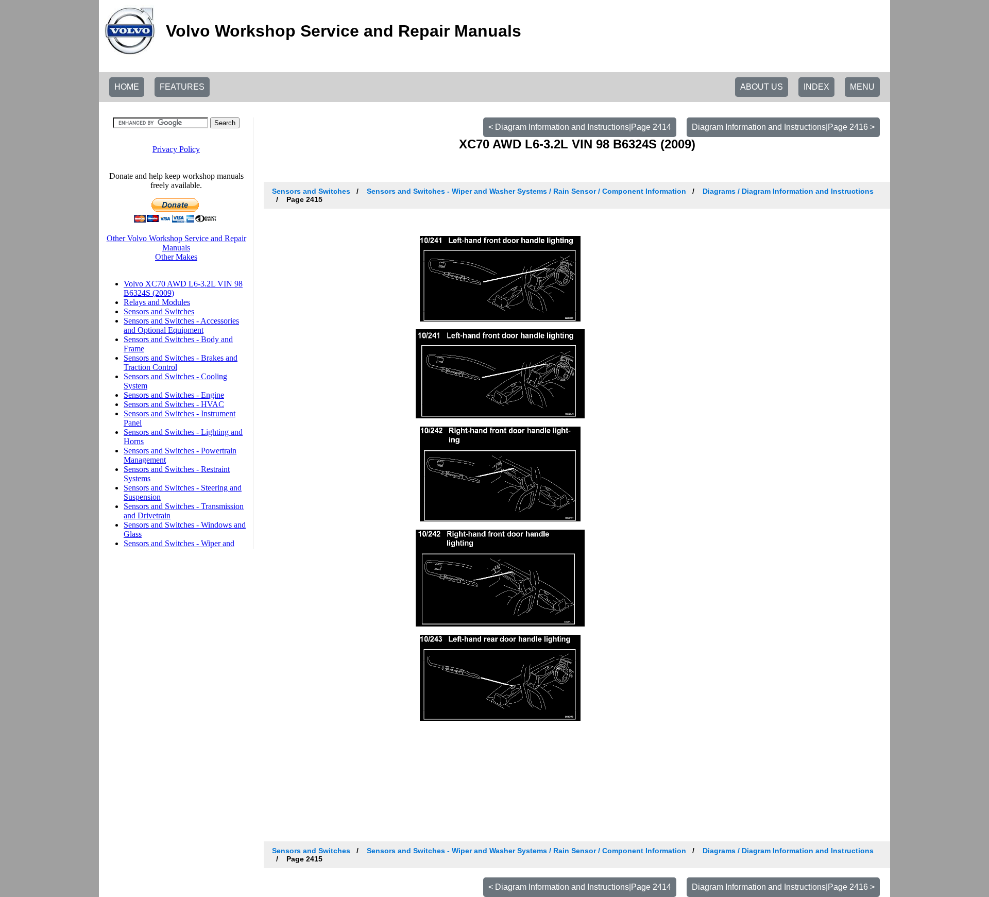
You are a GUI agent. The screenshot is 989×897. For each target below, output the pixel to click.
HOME (126, 86)
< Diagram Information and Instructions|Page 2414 (579, 127)
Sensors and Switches (311, 191)
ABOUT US (761, 86)
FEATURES (182, 86)
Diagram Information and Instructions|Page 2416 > (783, 127)
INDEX (816, 86)
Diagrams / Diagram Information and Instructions (788, 191)
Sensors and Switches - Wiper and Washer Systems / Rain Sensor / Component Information (526, 191)
